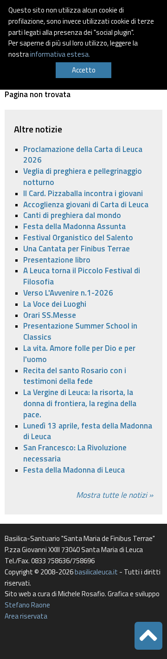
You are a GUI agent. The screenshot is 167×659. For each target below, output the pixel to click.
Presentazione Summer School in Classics (80, 331)
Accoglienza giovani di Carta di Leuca (85, 204)
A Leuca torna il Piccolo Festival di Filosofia (81, 276)
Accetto (84, 70)
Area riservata (26, 616)
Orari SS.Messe (49, 315)
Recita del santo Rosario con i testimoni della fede (74, 376)
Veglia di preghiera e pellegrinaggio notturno (82, 176)
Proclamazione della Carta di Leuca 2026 (82, 154)
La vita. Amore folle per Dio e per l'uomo (79, 353)
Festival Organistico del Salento (78, 237)
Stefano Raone (27, 605)
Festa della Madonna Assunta (74, 226)
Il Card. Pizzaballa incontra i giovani (83, 193)
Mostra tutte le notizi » (114, 495)
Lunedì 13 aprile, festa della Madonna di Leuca (87, 431)
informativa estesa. (60, 54)
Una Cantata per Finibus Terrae (76, 249)
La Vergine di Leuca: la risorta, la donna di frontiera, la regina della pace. (79, 403)
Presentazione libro (56, 260)
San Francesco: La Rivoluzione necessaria (75, 453)
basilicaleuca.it (96, 572)
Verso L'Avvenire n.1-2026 (68, 293)
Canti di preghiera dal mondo (72, 215)
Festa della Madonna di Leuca (74, 470)
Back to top (148, 636)
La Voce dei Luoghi (54, 304)
